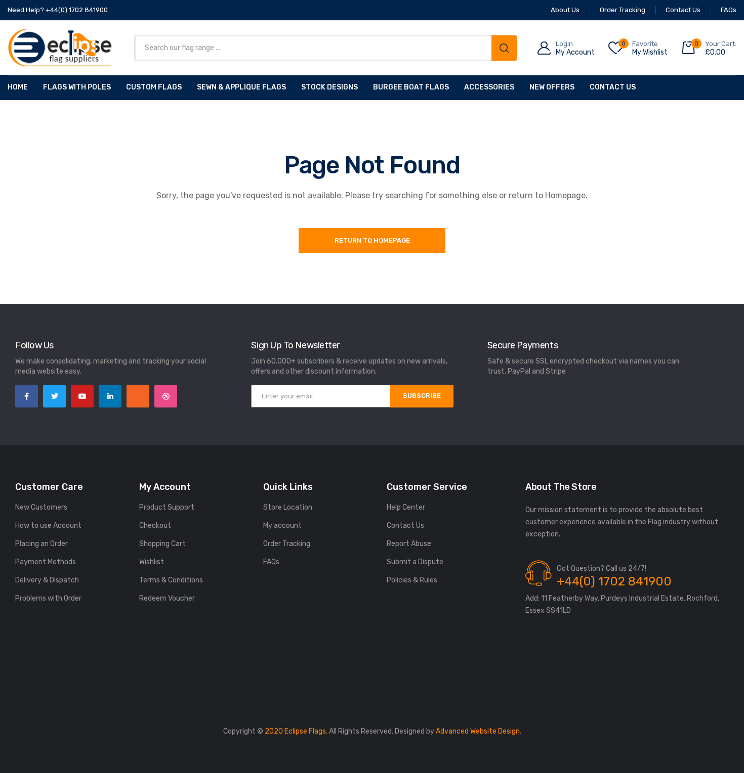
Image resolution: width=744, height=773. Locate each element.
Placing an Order (41, 543)
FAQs (271, 562)
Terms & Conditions (171, 580)
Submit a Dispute (415, 562)
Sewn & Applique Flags (241, 87)
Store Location (287, 507)
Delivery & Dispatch (47, 580)
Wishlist (151, 562)
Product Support (166, 507)
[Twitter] (54, 396)
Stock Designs (329, 87)
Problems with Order (48, 598)
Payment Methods (45, 562)
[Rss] (138, 396)
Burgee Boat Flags (411, 87)
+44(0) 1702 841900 (614, 581)
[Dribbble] (165, 396)
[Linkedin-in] (110, 396)
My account (282, 525)
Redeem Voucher (167, 598)
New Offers (551, 87)
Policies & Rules (412, 580)
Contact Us (613, 87)
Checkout (155, 525)
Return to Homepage (372, 240)
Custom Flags (154, 87)
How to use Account (48, 525)
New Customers (41, 507)
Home (18, 87)
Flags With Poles (77, 87)
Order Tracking (286, 543)
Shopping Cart (162, 543)
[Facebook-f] (26, 396)
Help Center (406, 507)
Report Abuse (409, 543)
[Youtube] (82, 396)
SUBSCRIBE (422, 395)
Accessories (489, 87)
